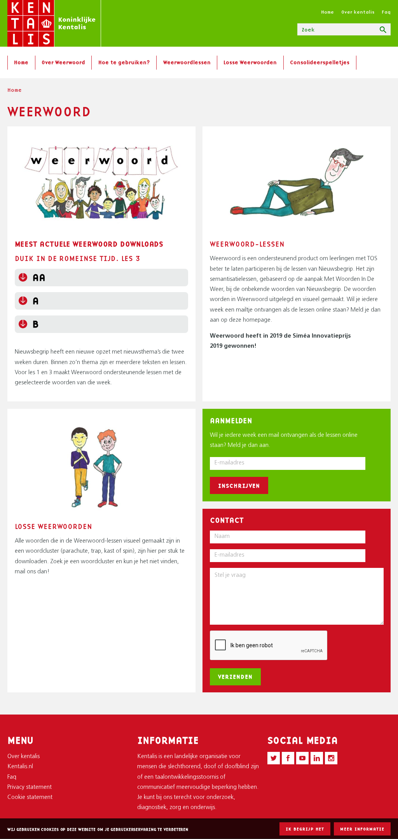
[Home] (54, 23)
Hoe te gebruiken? (124, 62)
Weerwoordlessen (187, 62)
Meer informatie (362, 829)
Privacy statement (29, 787)
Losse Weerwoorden (250, 62)
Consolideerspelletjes (319, 62)
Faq (386, 12)
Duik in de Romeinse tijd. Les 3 (77, 258)
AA (38, 277)
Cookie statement (29, 797)
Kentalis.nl (20, 767)
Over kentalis (358, 12)
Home (327, 12)
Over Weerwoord (63, 62)
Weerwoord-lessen (247, 244)
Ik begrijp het (305, 829)
